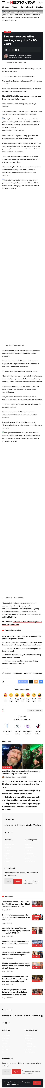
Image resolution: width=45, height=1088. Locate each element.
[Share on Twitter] (12, 50)
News (35, 919)
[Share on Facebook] (9, 50)
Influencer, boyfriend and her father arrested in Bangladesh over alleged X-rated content (14, 992)
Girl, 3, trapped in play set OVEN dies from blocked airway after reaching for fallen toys (22, 784)
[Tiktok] (38, 729)
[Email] (15, 50)
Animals (36, 916)
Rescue (19, 673)
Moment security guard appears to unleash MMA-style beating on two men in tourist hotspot (15, 978)
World (7, 32)
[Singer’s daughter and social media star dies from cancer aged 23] (37, 954)
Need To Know (22, 2)
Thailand (26, 673)
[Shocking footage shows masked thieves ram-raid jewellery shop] (37, 943)
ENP (20, 138)
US (34, 932)
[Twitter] (17, 729)
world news (37, 673)
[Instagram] (28, 729)
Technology (37, 1015)
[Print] (19, 50)
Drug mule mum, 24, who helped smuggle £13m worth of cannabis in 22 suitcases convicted (21, 806)
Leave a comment (36, 710)
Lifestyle (9, 825)
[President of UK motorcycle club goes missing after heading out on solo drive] (22, 756)
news (13, 673)
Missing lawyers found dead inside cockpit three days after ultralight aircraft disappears (16, 965)
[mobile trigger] (4, 2)
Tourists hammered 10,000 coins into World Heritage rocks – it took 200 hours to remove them (16, 904)
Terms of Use (15, 1084)
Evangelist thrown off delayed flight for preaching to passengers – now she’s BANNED (16, 930)
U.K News (7, 768)
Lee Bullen (12, 55)
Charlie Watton (10, 777)
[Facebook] (7, 729)
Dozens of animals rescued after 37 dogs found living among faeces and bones (16, 917)
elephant (16, 81)
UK (31, 673)
